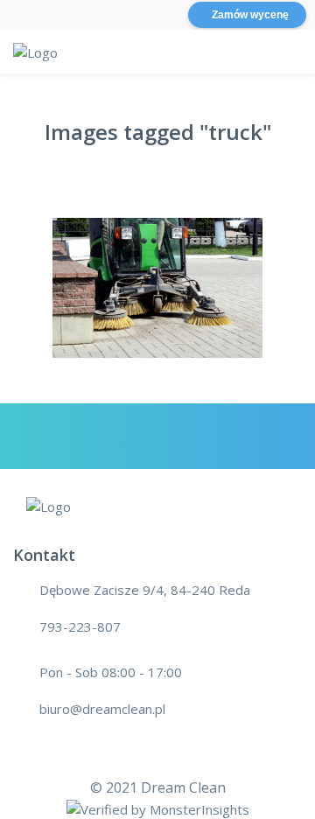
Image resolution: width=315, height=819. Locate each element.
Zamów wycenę (250, 15)
